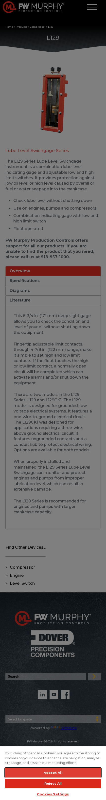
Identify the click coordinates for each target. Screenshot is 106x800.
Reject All (53, 783)
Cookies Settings (53, 794)
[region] (53, 772)
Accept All (53, 773)
